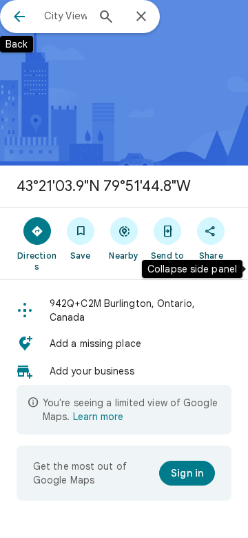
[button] (124, 310)
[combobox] (65, 16)
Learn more (98, 416)
